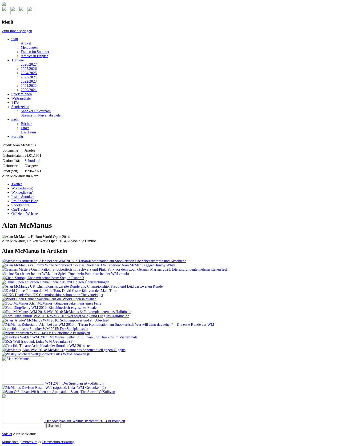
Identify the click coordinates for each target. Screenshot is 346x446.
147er (15, 102)
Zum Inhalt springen (17, 31)
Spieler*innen (21, 94)
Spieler (7, 434)
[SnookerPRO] (173, 4)
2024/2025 (29, 73)
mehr (15, 119)
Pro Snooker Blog (24, 201)
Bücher (26, 124)
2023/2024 (29, 77)
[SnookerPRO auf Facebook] (22, 13)
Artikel (26, 43)
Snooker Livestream (36, 111)
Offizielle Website (24, 214)
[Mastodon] (14, 13)
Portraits (17, 136)
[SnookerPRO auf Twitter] (31, 13)
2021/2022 (29, 86)
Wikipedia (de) (22, 188)
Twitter (16, 184)
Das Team (28, 132)
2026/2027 (29, 64)
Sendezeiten (20, 107)
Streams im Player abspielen (41, 115)
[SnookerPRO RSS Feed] (5, 13)
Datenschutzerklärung (58, 442)
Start (14, 39)
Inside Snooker (22, 197)
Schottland (32, 161)
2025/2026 (29, 69)
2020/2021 (29, 90)
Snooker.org (20, 205)
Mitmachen (10, 442)
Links (25, 128)
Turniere (17, 60)
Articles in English (34, 56)
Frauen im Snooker (35, 52)
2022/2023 (29, 81)
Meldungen (29, 47)
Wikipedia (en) (22, 192)
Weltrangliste (21, 98)
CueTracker (20, 209)
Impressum (29, 442)
